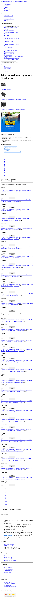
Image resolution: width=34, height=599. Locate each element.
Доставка (6, 5)
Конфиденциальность (10, 586)
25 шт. (21, 201)
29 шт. (21, 210)
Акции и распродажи (10, 8)
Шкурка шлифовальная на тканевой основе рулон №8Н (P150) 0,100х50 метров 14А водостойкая (16, 429)
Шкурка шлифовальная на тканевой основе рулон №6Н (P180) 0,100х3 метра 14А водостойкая (16, 459)
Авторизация (7, 68)
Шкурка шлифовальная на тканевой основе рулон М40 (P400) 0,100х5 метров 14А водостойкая (16, 381)
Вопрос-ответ (8, 582)
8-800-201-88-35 (8, 16)
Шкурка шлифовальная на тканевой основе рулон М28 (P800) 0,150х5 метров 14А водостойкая (16, 361)
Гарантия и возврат (9, 583)
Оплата (6, 7)
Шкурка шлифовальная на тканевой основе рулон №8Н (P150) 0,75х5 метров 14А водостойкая (16, 440)
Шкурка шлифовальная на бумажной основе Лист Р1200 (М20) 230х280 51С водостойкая (17, 256)
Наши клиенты (8, 567)
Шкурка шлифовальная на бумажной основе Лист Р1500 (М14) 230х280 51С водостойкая (17, 266)
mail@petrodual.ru (9, 544)
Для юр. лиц (7, 572)
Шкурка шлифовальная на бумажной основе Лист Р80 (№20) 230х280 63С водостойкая (16, 200)
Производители (8, 569)
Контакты (6, 10)
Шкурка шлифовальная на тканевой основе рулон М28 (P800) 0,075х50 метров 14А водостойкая (16, 329)
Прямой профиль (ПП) (10, 147)
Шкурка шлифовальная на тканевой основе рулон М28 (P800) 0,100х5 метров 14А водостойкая (16, 340)
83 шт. (21, 267)
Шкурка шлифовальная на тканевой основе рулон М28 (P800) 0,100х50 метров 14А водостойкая (16, 350)
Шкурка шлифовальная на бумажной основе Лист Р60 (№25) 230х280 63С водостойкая (16, 191)
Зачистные (7, 148)
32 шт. (21, 295)
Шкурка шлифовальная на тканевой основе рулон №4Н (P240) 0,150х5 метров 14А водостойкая (16, 468)
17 (4, 175)
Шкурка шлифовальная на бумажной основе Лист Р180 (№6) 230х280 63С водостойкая (16, 219)
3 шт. (25, 351)
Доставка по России (9, 559)
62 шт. (20, 220)
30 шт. (20, 304)
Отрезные (7, 150)
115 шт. (21, 229)
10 (4, 172)
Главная (6, 71)
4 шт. (25, 330)
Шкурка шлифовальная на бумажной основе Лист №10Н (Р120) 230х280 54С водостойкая (17, 285)
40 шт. (21, 248)
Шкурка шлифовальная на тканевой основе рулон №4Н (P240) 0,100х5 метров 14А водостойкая (16, 478)
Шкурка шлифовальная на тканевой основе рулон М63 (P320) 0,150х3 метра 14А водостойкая (16, 420)
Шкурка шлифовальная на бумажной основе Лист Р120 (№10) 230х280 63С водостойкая (16, 210)
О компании (7, 4)
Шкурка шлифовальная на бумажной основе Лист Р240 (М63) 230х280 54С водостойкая (16, 228)
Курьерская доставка (10, 560)
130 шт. (21, 286)
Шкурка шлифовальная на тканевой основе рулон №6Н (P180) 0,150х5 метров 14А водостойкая (16, 450)
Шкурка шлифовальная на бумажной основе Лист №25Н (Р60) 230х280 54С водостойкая (17, 303)
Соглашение (7, 585)
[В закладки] (1, 198)
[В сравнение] (3, 198)
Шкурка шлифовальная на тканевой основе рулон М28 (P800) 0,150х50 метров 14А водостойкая (16, 370)
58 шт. (21, 192)
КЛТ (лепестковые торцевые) (12, 151)
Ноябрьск (6, 20)
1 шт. (24, 441)
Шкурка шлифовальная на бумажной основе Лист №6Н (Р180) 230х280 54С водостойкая (16, 275)
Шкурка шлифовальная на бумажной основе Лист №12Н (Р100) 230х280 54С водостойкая (17, 294)
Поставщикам (8, 570)
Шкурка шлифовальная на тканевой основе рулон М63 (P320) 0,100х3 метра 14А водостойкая (16, 411)
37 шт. (21, 257)
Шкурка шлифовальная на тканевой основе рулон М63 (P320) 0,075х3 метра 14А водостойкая (16, 401)
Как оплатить (8, 557)
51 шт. (21, 239)
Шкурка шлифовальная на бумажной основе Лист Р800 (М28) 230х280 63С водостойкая (16, 247)
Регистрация (7, 67)
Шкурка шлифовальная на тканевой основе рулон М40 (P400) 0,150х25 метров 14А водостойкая (16, 390)
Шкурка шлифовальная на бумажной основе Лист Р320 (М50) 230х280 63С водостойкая (16, 238)
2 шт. (24, 321)
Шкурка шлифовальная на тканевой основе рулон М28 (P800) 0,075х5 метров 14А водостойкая (16, 320)
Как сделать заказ (9, 556)
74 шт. (21, 276)
